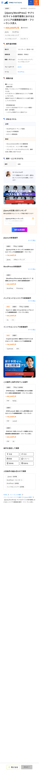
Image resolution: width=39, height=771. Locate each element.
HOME (5, 495)
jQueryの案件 (28, 497)
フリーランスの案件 (15, 495)
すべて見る (32, 240)
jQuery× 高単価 (12, 476)
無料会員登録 (19, 229)
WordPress (21, 72)
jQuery (20, 67)
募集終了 (27, 767)
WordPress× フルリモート (15, 480)
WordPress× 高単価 (13, 483)
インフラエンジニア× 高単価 (15, 487)
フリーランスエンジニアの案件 (12, 497)
